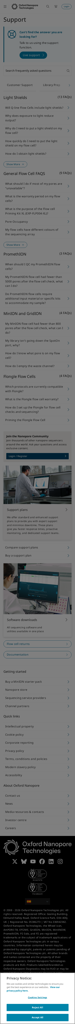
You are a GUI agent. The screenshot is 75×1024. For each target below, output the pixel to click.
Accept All (37, 1017)
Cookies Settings (37, 997)
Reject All (37, 1007)
